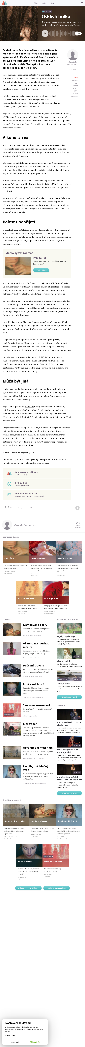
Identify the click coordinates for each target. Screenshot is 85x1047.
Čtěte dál (7, 619)
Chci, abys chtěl (51, 598)
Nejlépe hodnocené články (28, 888)
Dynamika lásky (38, 558)
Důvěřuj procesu (64, 558)
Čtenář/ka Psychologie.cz (72, 63)
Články (36, 3)
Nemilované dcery (35, 625)
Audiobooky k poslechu (67, 619)
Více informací (10, 1035)
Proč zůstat (39, 257)
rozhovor (29, 406)
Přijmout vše (35, 1042)
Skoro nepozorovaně (36, 705)
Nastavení (15, 1042)
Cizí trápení (30, 724)
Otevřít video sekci (69, 793)
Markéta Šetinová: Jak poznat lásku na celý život (69, 778)
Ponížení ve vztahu (26, 598)
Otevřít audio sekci (69, 697)
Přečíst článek (41, 270)
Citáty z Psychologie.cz (57, 888)
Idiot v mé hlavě (33, 684)
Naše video (61, 705)
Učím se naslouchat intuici (36, 645)
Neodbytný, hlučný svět (35, 768)
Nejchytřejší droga (66, 636)
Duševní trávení (33, 665)
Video (52, 3)
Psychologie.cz (4, 3)
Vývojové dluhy (64, 661)
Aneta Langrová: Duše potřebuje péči (67, 751)
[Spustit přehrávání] (45, 33)
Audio (44, 3)
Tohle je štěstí (63, 683)
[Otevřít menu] (81, 3)
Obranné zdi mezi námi (38, 747)
